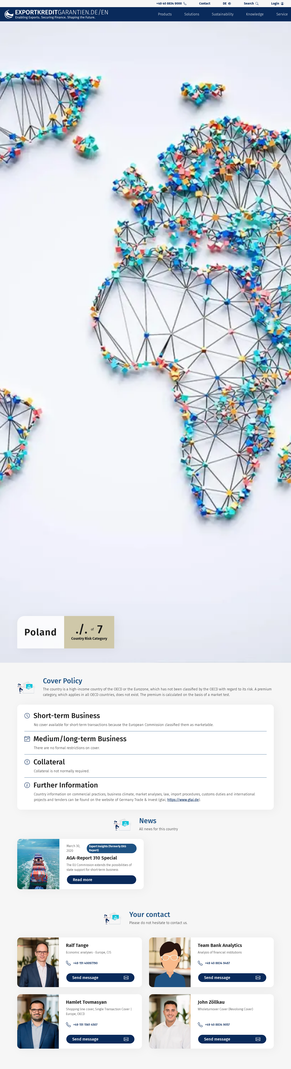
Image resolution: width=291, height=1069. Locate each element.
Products (165, 14)
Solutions (191, 14)
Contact (204, 3)
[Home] (56, 14)
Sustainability (222, 14)
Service (282, 14)
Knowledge (255, 14)
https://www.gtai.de (183, 800)
